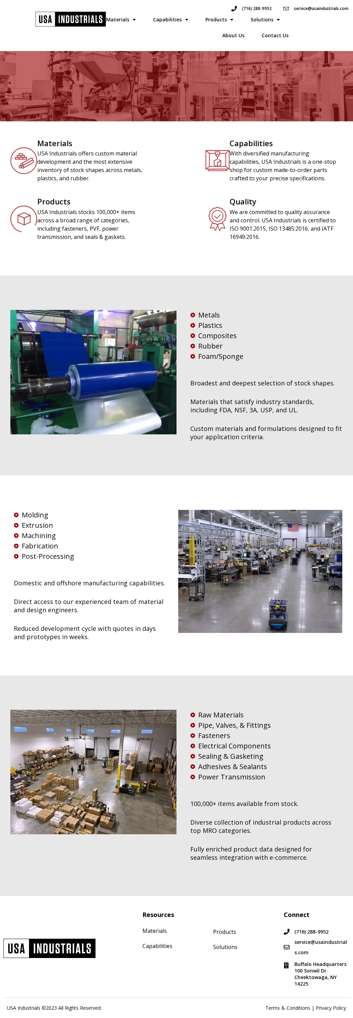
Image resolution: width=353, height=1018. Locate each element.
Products (216, 19)
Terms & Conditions (287, 1008)
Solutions (262, 19)
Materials (117, 19)
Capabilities (167, 19)
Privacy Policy (331, 1008)
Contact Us (275, 35)
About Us (233, 35)
